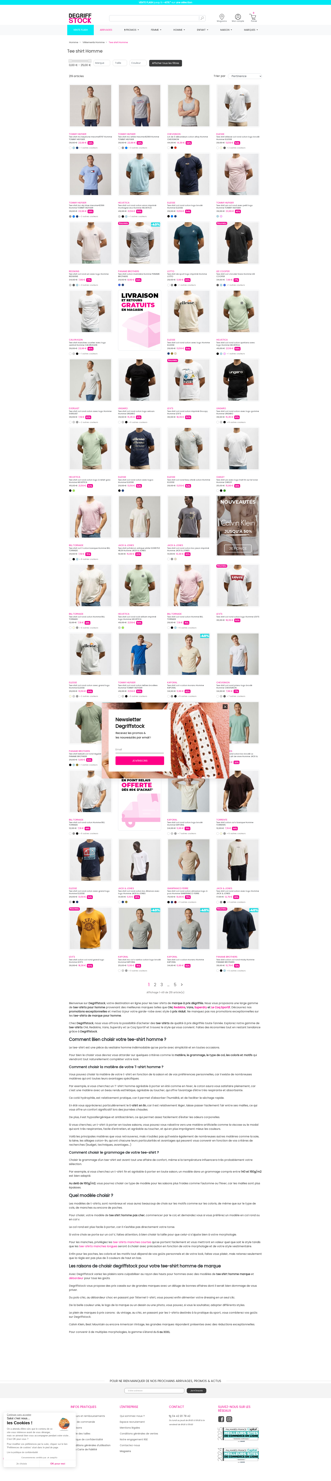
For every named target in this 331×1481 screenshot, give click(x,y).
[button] (225, 706)
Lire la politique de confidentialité (22, 1452)
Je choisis (21, 1463)
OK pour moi (57, 1463)
